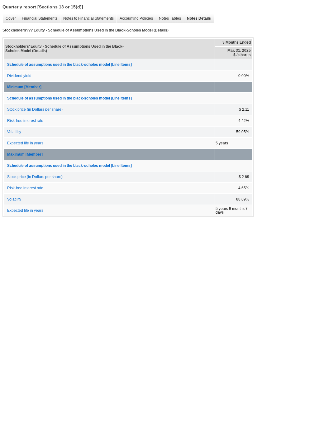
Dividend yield (19, 76)
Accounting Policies (135, 18)
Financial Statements (38, 18)
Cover (9, 18)
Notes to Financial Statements (87, 18)
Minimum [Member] (24, 87)
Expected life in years (25, 143)
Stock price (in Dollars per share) (35, 109)
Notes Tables (168, 18)
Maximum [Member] (25, 154)
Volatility (14, 132)
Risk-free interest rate (25, 121)
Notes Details (197, 18)
